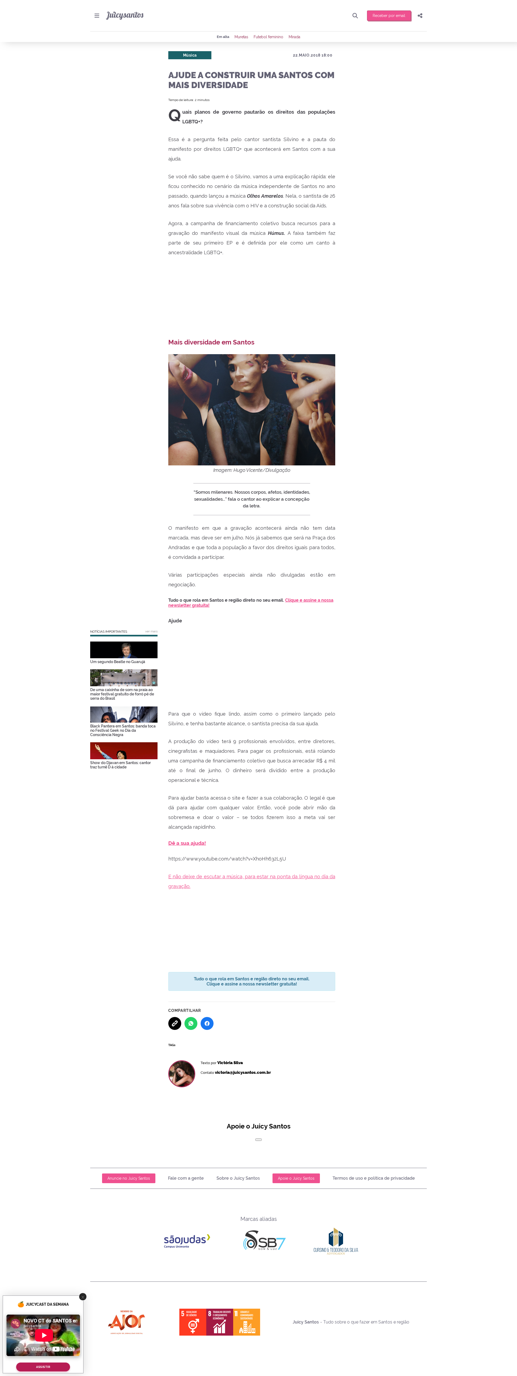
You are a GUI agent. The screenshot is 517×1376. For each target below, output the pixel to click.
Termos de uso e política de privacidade (374, 1178)
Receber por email (389, 15)
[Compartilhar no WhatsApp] (190, 1023)
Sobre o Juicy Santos (238, 1178)
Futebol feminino (268, 37)
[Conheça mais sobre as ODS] (219, 1322)
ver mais (151, 631)
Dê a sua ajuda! (187, 843)
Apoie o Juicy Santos (296, 1178)
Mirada (294, 37)
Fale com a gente (186, 1178)
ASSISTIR (43, 1367)
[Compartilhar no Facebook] (207, 1023)
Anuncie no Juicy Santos (128, 1178)
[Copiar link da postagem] (174, 1023)
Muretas (241, 37)
